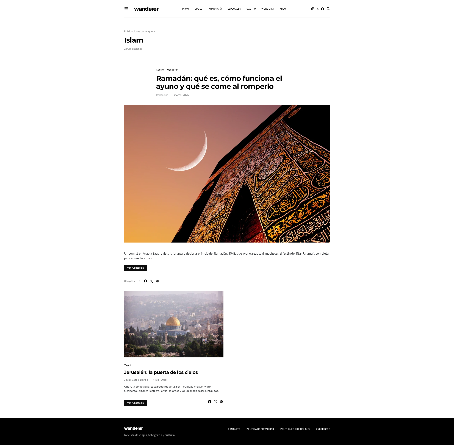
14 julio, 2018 (159, 379)
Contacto (234, 429)
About (284, 8)
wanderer (146, 8)
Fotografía (215, 8)
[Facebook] (322, 8)
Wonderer (267, 8)
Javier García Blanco (136, 379)
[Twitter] (317, 8)
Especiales (234, 8)
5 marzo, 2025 (180, 94)
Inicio (185, 8)
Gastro (251, 8)
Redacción (162, 94)
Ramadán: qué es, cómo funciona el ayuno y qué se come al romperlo (219, 82)
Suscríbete (323, 429)
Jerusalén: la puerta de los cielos (161, 372)
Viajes (198, 8)
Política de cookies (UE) (295, 429)
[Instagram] (312, 8)
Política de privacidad (260, 429)
